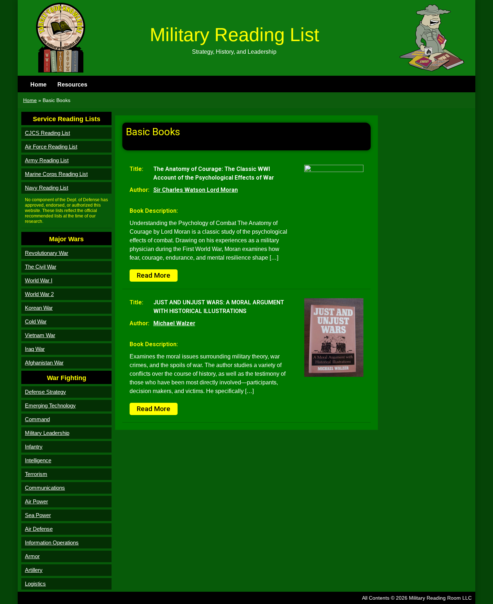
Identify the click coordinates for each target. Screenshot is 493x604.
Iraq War (35, 349)
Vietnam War (40, 335)
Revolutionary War (46, 253)
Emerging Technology (50, 405)
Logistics (35, 584)
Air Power (36, 501)
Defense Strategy (45, 392)
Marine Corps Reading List (56, 174)
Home (38, 84)
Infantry (34, 447)
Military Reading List (234, 34)
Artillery (34, 570)
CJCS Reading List (47, 133)
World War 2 (39, 294)
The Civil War (40, 267)
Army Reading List (47, 160)
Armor (32, 556)
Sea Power (38, 515)
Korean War (39, 308)
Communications (45, 488)
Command (37, 419)
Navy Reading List (46, 188)
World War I (38, 280)
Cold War (36, 321)
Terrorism (36, 474)
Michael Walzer (174, 323)
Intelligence (38, 460)
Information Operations (52, 542)
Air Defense (39, 529)
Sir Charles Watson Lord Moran (195, 189)
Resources (72, 84)
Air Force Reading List (51, 147)
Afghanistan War (44, 363)
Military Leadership (47, 433)
